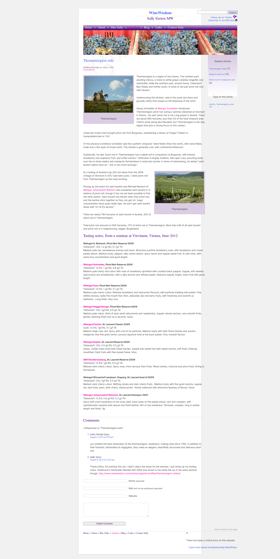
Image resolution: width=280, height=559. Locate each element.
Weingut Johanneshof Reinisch (99, 189)
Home (88, 27)
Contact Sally (176, 27)
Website (133, 495)
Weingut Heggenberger (96, 306)
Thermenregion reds (98, 60)
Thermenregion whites (218, 69)
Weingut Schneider (168, 108)
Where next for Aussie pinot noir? (222, 80)
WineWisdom (160, 12)
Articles (133, 27)
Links (158, 27)
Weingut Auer (90, 285)
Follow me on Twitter (222, 17)
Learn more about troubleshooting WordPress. (213, 547)
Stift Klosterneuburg (94, 359)
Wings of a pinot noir (217, 74)
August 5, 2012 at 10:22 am (102, 460)
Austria (212, 104)
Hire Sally (117, 27)
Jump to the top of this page (225, 529)
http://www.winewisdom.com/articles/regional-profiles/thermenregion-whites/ (140, 473)
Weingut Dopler (91, 342)
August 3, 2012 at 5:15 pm (101, 437)
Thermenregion (222, 104)
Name (136, 480)
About (101, 27)
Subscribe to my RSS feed (221, 20)
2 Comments (88, 70)
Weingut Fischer (92, 324)
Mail (145, 488)
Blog (147, 27)
